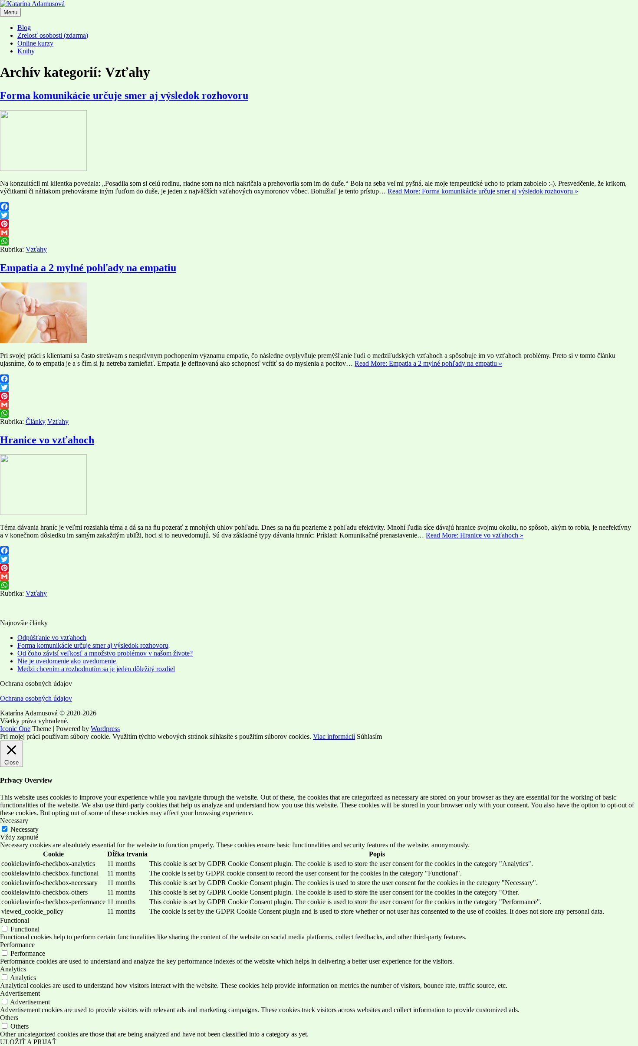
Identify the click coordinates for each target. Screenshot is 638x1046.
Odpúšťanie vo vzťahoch (51, 637)
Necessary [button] (14, 820)
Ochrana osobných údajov (36, 698)
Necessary (24, 829)
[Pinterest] (319, 224)
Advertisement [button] (20, 993)
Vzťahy (36, 249)
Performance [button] (17, 944)
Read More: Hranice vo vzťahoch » (474, 535)
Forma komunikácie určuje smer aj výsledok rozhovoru (124, 95)
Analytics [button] (13, 969)
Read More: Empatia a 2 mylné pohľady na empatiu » (428, 363)
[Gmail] (319, 232)
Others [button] (9, 1017)
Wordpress (105, 728)
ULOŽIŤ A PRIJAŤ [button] (28, 1042)
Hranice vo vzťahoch (47, 440)
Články (36, 421)
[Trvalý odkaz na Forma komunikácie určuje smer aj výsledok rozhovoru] (43, 168)
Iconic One (15, 728)
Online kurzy (35, 43)
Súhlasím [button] (369, 736)
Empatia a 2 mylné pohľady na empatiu (88, 267)
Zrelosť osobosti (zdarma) (52, 35)
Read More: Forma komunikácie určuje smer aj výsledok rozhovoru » (483, 191)
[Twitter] (319, 215)
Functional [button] (14, 920)
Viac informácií (334, 736)
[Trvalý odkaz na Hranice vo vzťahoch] (43, 512)
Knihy (26, 51)
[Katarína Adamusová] (32, 3)
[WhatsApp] (319, 241)
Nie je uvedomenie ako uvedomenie (66, 661)
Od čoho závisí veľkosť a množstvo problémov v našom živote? (105, 653)
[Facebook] (319, 206)
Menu (10, 12)
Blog (24, 27)
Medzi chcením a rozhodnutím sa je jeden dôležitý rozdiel (96, 668)
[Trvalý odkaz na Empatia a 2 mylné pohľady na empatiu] (43, 340)
